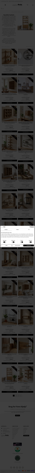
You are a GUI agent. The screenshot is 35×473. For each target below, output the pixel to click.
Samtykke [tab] (6, 229)
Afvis (6, 245)
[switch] (13, 242)
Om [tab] (28, 229)
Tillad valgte (17, 245)
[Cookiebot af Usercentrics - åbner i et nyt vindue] (30, 227)
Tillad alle (29, 245)
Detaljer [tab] (17, 229)
